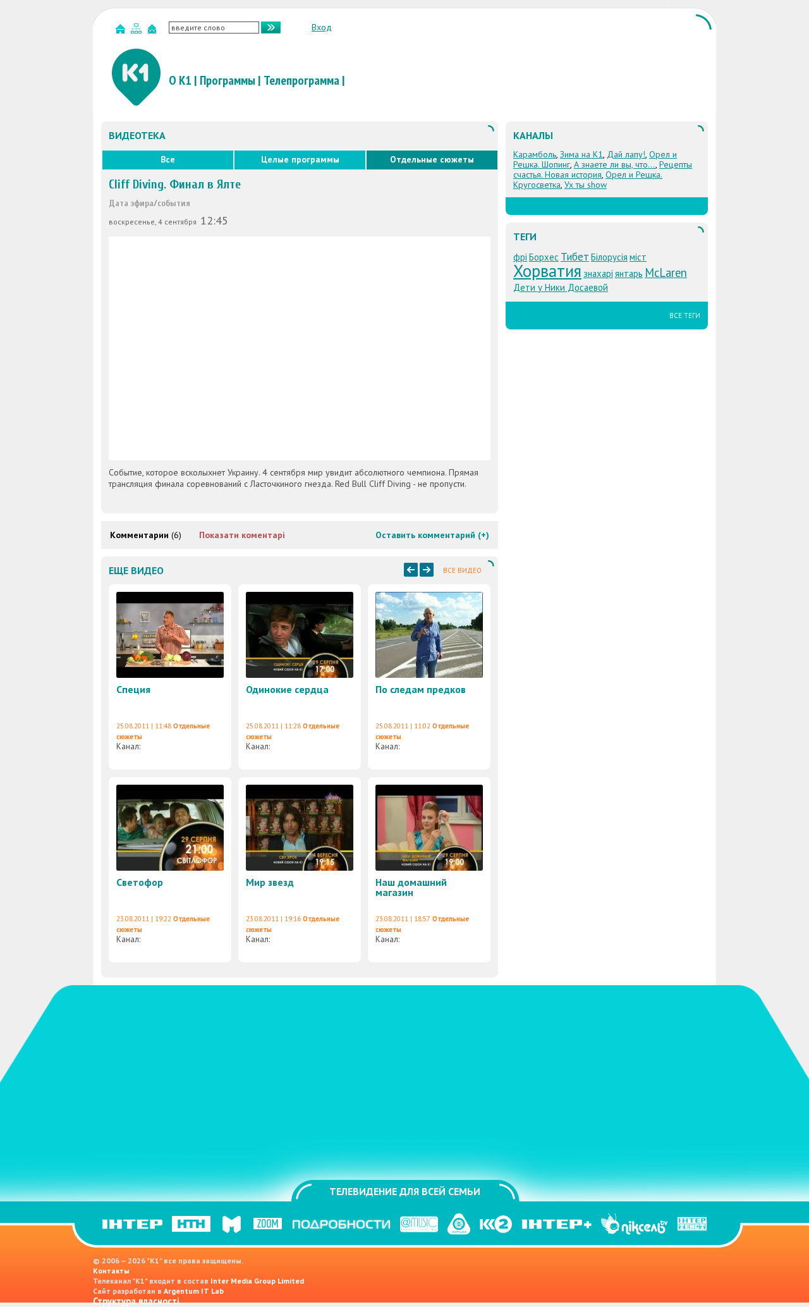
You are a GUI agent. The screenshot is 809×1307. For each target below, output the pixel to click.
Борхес (544, 257)
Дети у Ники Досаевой (560, 287)
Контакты (111, 1270)
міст (638, 257)
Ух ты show (585, 184)
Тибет (575, 256)
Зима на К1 (581, 154)
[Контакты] (154, 31)
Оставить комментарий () (432, 535)
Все (168, 159)
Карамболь (534, 154)
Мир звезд (270, 882)
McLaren (666, 272)
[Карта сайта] (138, 31)
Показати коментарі (242, 535)
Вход (322, 27)
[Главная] (122, 31)
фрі (520, 257)
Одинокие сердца (287, 689)
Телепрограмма (301, 80)
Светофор (139, 882)
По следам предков (420, 689)
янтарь (629, 273)
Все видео (462, 570)
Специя (133, 689)
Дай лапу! (626, 154)
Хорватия (547, 270)
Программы (227, 80)
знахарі (598, 273)
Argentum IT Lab (194, 1291)
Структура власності (136, 1301)
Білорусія (609, 257)
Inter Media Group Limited (257, 1281)
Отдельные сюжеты (432, 159)
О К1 (180, 80)
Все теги (684, 315)
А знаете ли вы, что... (614, 164)
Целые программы (300, 159)
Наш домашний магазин (411, 887)
